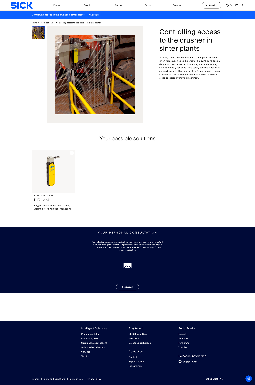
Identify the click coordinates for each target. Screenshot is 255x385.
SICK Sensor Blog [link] (138, 334)
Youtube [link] (182, 347)
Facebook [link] (183, 338)
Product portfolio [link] (90, 334)
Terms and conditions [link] (54, 379)
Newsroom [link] (134, 338)
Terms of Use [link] (76, 379)
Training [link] (85, 356)
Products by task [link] (89, 338)
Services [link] (85, 352)
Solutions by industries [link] (93, 347)
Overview (94, 15)
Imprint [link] (36, 379)
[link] (22, 5)
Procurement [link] (136, 366)
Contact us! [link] (127, 287)
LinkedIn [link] (182, 334)
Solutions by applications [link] (94, 343)
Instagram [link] (183, 343)
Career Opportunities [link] (140, 343)
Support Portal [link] (136, 362)
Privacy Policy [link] (94, 379)
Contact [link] (133, 357)
